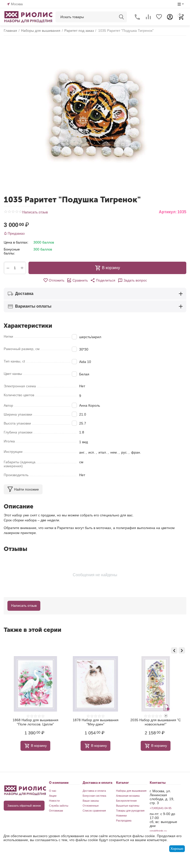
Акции (52, 795)
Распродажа (123, 820)
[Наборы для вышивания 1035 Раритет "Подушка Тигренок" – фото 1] (95, 115)
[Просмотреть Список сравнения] (148, 16)
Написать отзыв (35, 212)
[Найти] (121, 16)
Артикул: (168, 212)
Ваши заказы (91, 800)
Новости (54, 800)
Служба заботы (58, 805)
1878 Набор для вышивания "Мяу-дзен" (95, 722)
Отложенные (91, 805)
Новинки (121, 815)
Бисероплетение (126, 800)
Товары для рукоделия (130, 810)
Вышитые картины (127, 805)
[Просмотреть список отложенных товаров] (159, 16)
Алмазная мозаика (128, 795)
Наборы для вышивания (131, 790)
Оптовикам (56, 810)
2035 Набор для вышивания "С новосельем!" (155, 722)
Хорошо (176, 849)
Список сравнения (94, 810)
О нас (52, 790)
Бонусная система (94, 795)
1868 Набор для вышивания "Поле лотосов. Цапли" (35, 722)
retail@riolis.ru (158, 830)
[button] (102, 280)
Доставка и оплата (94, 790)
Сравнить (80, 280)
